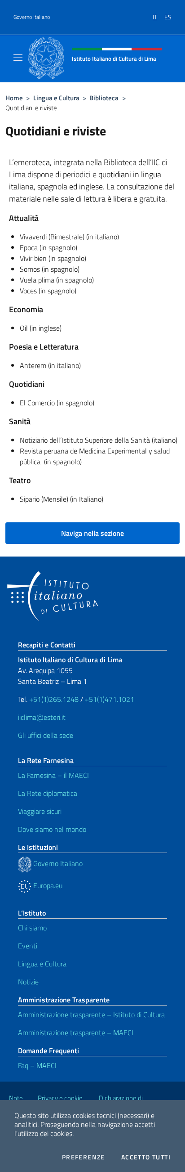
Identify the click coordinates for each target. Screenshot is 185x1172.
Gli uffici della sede (45, 735)
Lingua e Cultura (56, 98)
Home (14, 98)
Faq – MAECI (37, 1065)
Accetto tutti (146, 1157)
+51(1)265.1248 (54, 699)
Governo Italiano (31, 17)
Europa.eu (46, 885)
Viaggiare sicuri (40, 811)
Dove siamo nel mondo (52, 829)
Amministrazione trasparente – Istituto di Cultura (91, 1014)
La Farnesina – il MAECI (53, 775)
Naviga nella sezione (92, 533)
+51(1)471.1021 (109, 699)
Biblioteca (104, 98)
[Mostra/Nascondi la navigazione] (18, 57)
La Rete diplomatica (47, 793)
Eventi (27, 945)
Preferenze (83, 1157)
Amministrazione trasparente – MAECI (75, 1032)
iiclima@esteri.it (42, 717)
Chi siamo (32, 927)
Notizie (28, 981)
